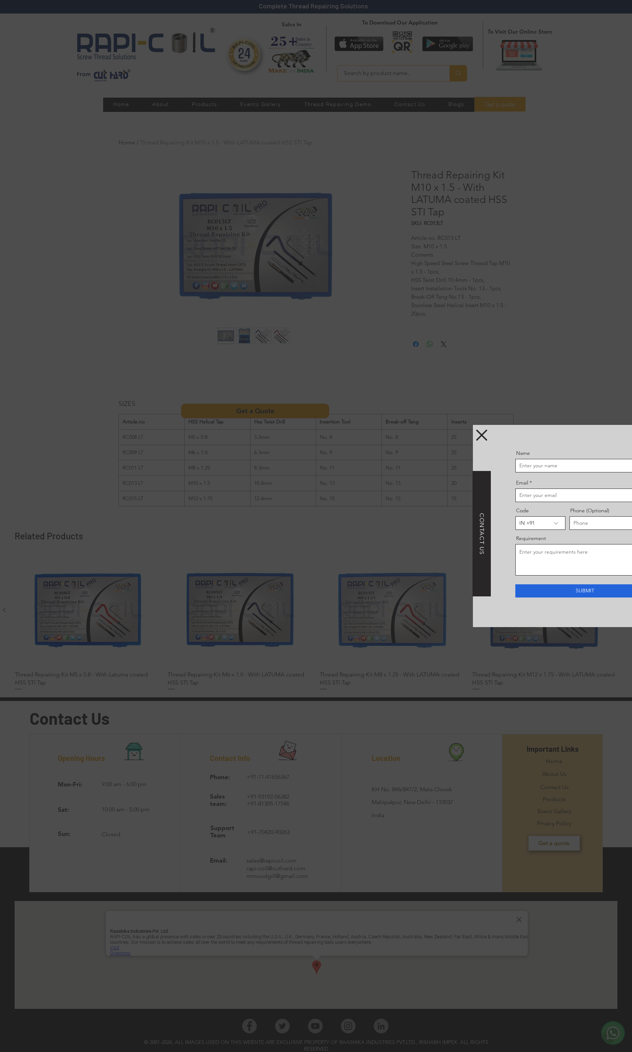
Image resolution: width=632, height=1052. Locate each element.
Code (469, 510)
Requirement (478, 538)
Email (469, 482)
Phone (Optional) (536, 510)
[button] (428, 435)
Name (470, 453)
